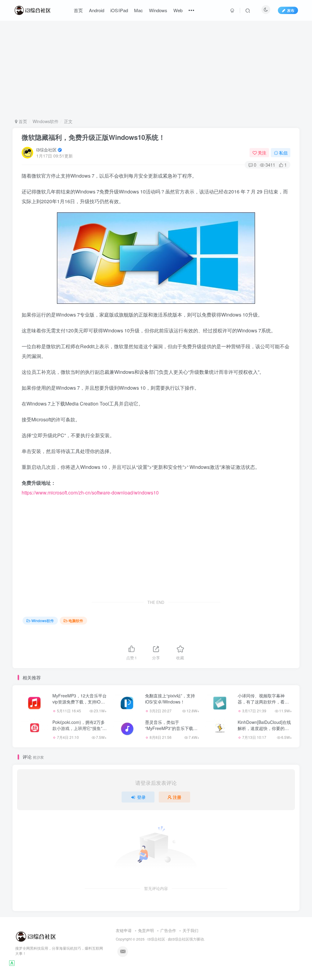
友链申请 (124, 930)
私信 (283, 153)
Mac (138, 10)
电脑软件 (76, 620)
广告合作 (168, 930)
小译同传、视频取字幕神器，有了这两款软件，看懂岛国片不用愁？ (263, 701)
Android (96, 10)
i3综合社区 (46, 150)
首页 (78, 10)
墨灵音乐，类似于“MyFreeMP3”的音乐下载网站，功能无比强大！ (171, 728)
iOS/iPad (119, 10)
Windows (158, 10)
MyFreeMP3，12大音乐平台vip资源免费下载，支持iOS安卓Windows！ (79, 701)
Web (178, 10)
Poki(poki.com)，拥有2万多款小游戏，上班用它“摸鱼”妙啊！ (79, 728)
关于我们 (190, 930)
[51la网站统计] (12, 963)
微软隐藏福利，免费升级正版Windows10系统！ (93, 137)
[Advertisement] (156, 69)
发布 (290, 10)
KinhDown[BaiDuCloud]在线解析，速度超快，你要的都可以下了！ (264, 728)
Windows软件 (45, 121)
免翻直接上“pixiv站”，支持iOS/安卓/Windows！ (170, 699)
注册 (177, 797)
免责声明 (146, 930)
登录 (141, 797)
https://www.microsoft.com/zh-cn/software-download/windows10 (90, 492)
